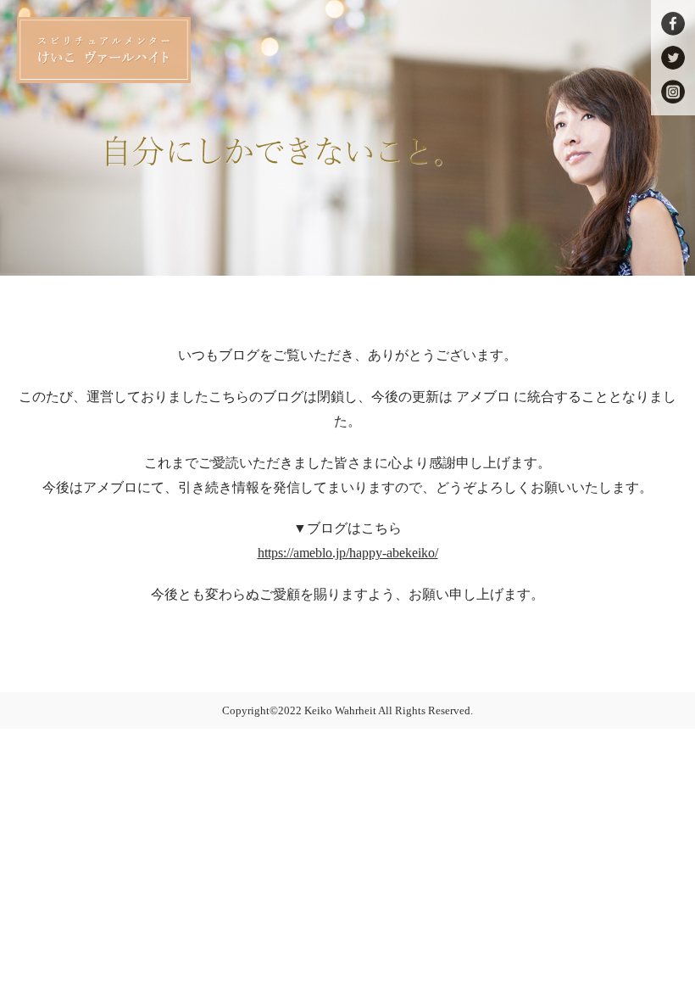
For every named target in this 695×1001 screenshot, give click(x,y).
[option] (347, 138)
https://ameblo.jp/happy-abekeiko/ (348, 552)
